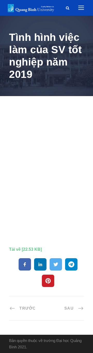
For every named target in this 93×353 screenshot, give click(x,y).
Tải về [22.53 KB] (25, 249)
